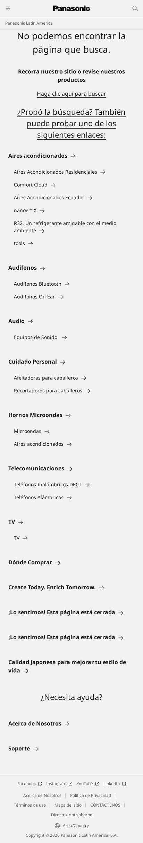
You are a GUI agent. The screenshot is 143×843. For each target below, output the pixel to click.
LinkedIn (111, 783)
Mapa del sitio (68, 805)
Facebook (26, 783)
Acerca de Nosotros (42, 795)
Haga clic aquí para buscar (71, 93)
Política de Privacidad (90, 795)
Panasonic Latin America (29, 23)
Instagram (56, 783)
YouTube (85, 783)
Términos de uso (30, 805)
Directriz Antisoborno (71, 815)
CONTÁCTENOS (105, 805)
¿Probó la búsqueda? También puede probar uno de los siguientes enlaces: (71, 123)
